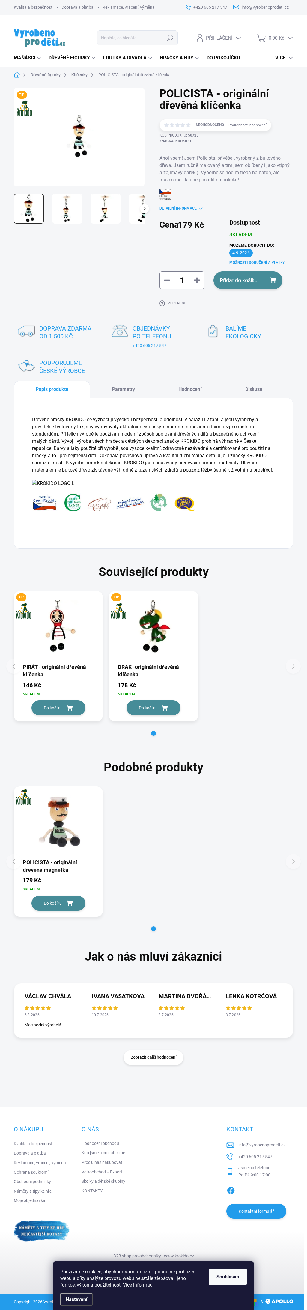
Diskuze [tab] (253, 389)
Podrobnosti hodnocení (247, 125)
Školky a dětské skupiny (103, 1181)
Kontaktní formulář (256, 1211)
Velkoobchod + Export (102, 1172)
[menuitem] (28, 58)
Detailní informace (178, 208)
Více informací (138, 1285)
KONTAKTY (92, 1190)
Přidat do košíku (239, 280)
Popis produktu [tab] (52, 389)
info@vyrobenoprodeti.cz (261, 1144)
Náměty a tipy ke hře (33, 1191)
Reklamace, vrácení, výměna (129, 7)
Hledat (170, 37)
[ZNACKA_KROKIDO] (58, 822)
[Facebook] (230, 1189)
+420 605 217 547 (149, 345)
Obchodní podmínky (32, 1181)
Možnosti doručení (257, 263)
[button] (153, 733)
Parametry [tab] (123, 389)
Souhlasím (227, 1277)
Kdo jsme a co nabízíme (103, 1152)
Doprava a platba (77, 7)
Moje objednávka (29, 1200)
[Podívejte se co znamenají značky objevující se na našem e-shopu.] (114, 502)
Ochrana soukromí (31, 1172)
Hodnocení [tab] (189, 389)
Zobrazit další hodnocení (153, 1057)
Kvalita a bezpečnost (33, 7)
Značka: (175, 141)
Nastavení (76, 1299)
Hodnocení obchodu (100, 1143)
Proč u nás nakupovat (102, 1162)
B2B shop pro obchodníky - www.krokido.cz (153, 1256)
